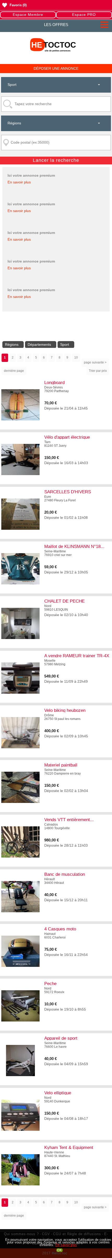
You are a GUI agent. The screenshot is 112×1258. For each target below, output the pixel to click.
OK (59, 1250)
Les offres (56, 24)
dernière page (14, 371)
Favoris (16, 5)
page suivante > (95, 362)
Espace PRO (84, 15)
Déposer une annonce (56, 68)
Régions (11, 344)
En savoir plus (19, 182)
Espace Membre (28, 15)
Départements (39, 344)
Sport (64, 344)
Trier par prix (98, 371)
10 (76, 357)
